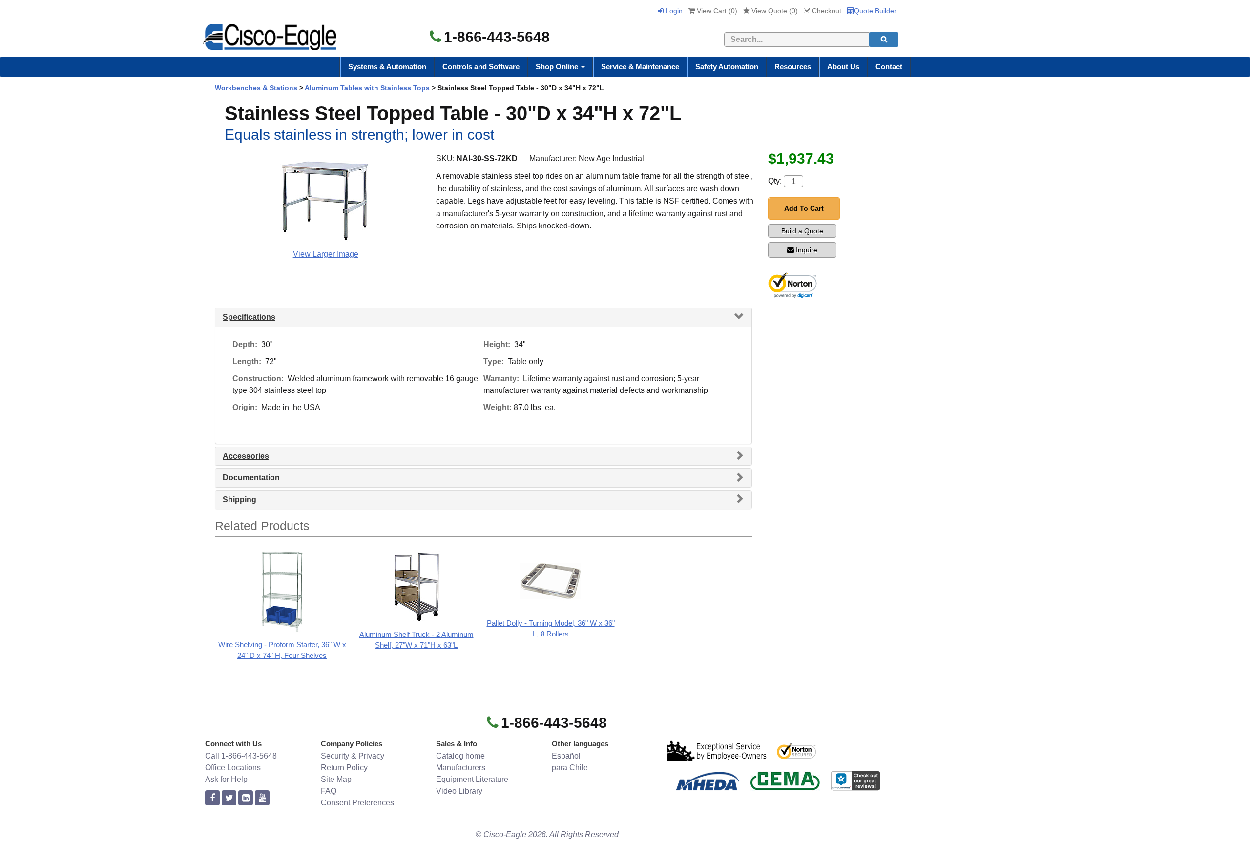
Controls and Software (481, 66)
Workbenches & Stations (256, 88)
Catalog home (460, 756)
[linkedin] (245, 798)
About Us (843, 66)
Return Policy (344, 767)
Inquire (806, 250)
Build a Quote (802, 231)
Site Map (336, 779)
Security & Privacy (352, 756)
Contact (888, 66)
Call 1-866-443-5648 (241, 756)
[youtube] (262, 798)
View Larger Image (325, 254)
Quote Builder (875, 11)
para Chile (570, 767)
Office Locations (233, 767)
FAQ (328, 791)
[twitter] (229, 798)
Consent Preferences (357, 803)
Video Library (459, 791)
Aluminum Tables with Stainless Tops (367, 88)
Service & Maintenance (640, 66)
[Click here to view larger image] (325, 199)
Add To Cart (804, 208)
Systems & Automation (387, 66)
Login (673, 11)
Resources (792, 66)
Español (566, 756)
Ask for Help (226, 779)
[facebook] (212, 798)
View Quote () (774, 11)
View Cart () (716, 11)
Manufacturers (460, 767)
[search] (883, 39)
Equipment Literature (472, 779)
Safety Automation (726, 66)
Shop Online (558, 66)
